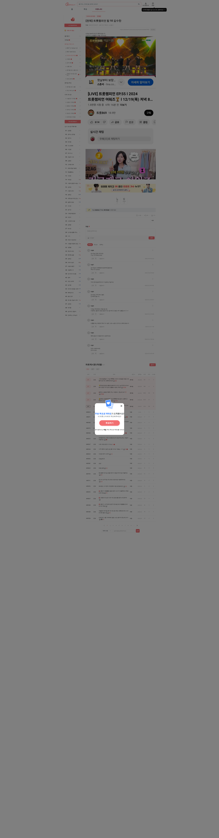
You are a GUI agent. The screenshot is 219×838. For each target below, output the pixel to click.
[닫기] (121, 405)
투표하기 (109, 423)
